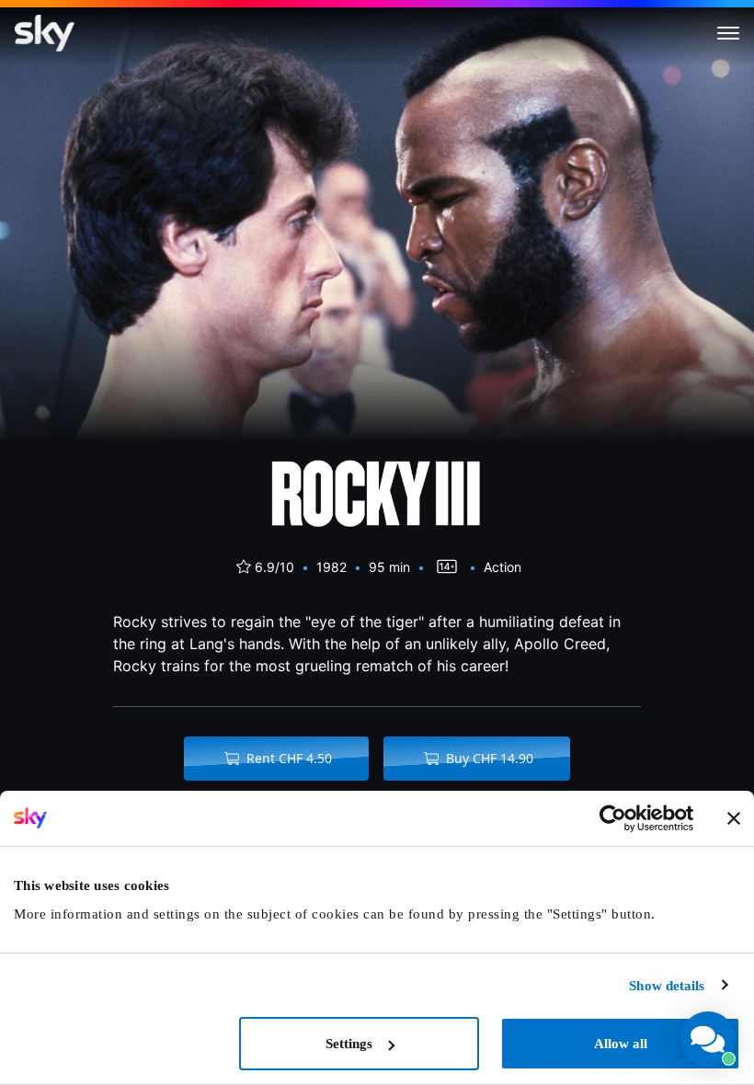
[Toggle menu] (728, 33)
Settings (349, 1043)
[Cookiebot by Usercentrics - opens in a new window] (612, 818)
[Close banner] (733, 818)
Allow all (620, 1043)
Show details (666, 985)
